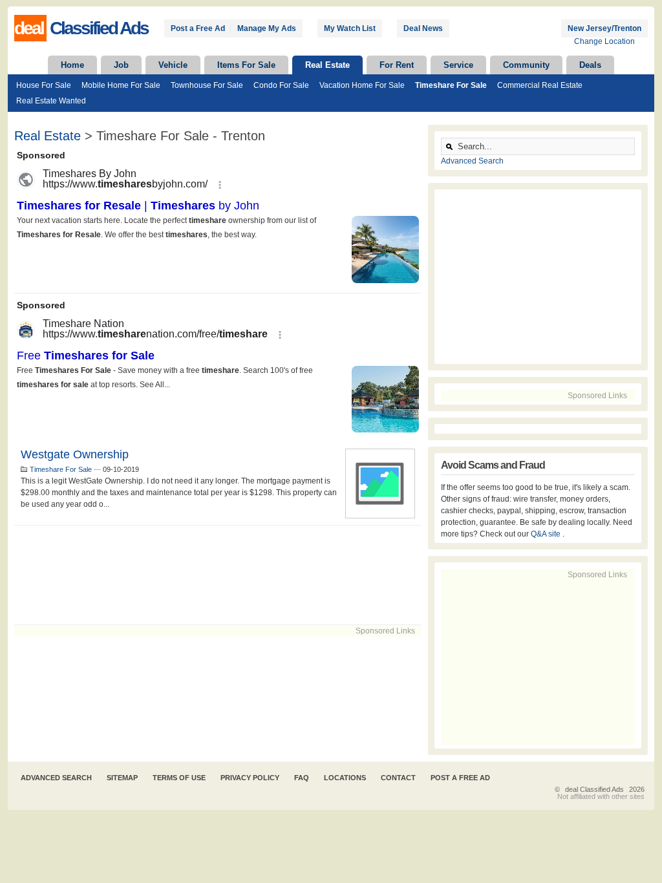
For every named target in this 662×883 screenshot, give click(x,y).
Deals (590, 65)
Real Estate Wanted (51, 100)
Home (72, 65)
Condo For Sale (281, 85)
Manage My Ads (266, 28)
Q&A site (546, 533)
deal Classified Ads (594, 789)
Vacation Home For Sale (362, 85)
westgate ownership (75, 454)
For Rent (396, 65)
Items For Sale (246, 65)
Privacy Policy (249, 778)
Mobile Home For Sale (120, 85)
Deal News (423, 28)
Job (121, 65)
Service (458, 65)
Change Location (604, 41)
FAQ (301, 778)
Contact (398, 778)
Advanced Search (472, 160)
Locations (345, 778)
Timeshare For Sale (451, 85)
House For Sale (43, 85)
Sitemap (122, 778)
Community (526, 65)
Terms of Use (179, 778)
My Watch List (350, 28)
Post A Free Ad (460, 778)
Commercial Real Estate (539, 85)
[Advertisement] (218, 575)
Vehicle (172, 65)
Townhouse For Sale (207, 85)
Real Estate (327, 65)
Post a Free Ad (198, 28)
